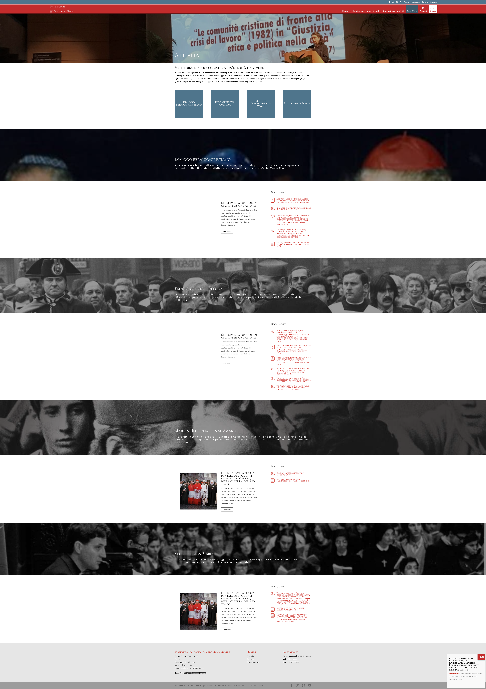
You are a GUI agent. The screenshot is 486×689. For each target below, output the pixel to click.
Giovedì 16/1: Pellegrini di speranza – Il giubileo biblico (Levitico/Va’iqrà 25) (239, 204)
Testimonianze (253, 662)
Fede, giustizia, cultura (225, 103)
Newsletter (416, 2)
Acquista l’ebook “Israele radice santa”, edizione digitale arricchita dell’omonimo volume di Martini (294, 201)
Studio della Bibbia (297, 103)
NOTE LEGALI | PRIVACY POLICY (188, 685)
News (368, 11)
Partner (406, 2)
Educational (412, 11)
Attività (400, 11)
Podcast (423, 11)
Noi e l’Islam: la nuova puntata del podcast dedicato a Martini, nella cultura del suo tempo (238, 336)
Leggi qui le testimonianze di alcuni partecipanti (291, 609)
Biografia (250, 656)
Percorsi (250, 659)
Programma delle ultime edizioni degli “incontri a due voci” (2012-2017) (293, 244)
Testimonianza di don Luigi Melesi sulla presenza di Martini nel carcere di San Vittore (293, 388)
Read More (227, 234)
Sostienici (433, 2)
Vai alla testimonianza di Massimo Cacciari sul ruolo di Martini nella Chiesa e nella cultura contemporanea (293, 371)
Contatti (425, 2)
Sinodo (433, 11)
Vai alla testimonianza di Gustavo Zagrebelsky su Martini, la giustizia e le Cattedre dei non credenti (294, 380)
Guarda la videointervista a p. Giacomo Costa (291, 474)
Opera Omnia (389, 11)
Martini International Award (261, 103)
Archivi (376, 11)
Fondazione (358, 11)
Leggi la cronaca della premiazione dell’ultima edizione (293, 480)
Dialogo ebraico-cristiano (189, 103)
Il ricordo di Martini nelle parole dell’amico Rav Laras (294, 209)
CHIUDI (481, 657)
